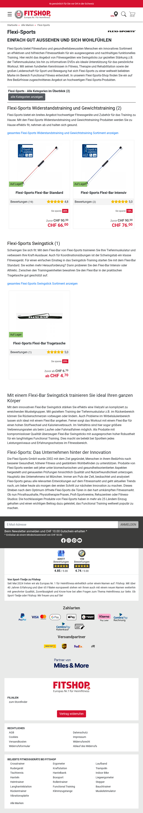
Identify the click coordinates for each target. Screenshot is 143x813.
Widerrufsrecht (81, 741)
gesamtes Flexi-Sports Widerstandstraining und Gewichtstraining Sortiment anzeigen (62, 133)
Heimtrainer (17, 782)
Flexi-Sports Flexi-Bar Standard (39, 193)
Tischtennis (16, 772)
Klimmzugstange (62, 791)
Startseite (12, 25)
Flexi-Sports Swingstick (30, 243)
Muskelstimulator (106, 791)
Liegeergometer (105, 777)
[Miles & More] (71, 663)
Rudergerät (16, 768)
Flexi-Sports (43, 25)
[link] (63, 541)
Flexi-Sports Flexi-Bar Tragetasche (39, 343)
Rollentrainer (60, 782)
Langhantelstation (21, 786)
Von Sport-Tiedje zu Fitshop (24, 579)
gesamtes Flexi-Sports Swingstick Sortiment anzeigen (42, 283)
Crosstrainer (17, 763)
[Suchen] (123, 14)
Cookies (13, 737)
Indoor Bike (102, 772)
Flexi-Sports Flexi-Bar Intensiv (103, 193)
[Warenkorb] (133, 14)
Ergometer (59, 763)
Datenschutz (80, 732)
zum (18, 702)
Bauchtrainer (103, 786)
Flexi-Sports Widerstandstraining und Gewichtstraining (61, 108)
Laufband (101, 763)
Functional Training (64, 786)
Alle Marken (27, 25)
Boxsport (58, 777)
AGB (11, 732)
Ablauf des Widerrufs (85, 746)
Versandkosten (17, 741)
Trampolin (101, 768)
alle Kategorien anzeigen (27, 97)
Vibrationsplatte (19, 795)
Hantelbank (59, 772)
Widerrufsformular (19, 746)
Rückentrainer (18, 791)
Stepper (100, 782)
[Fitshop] (33, 14)
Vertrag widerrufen (71, 714)
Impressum (79, 737)
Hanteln (14, 777)
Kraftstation (60, 768)
